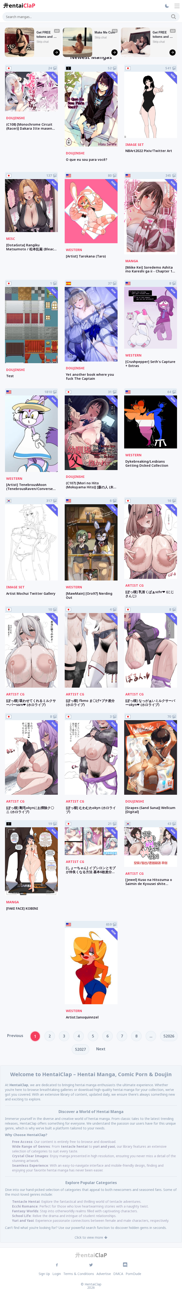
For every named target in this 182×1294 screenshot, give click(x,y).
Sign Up (44, 1273)
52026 (169, 1036)
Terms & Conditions (78, 1273)
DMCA (118, 1273)
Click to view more (89, 1237)
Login (56, 1273)
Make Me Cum (105, 32)
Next (100, 1048)
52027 (80, 1049)
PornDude (133, 1273)
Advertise (103, 1273)
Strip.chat (42, 41)
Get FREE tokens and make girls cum (45, 35)
